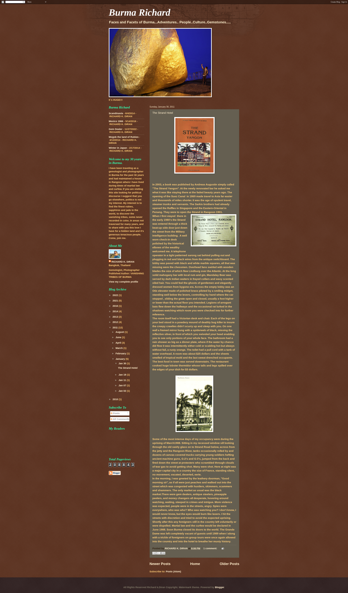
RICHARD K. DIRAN (122, 261)
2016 (116, 305)
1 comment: (210, 548)
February (121, 353)
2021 (116, 300)
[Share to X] (158, 553)
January (121, 358)
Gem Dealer (115, 129)
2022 (116, 295)
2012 (116, 322)
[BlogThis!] (156, 553)
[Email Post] (222, 548)
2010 (116, 399)
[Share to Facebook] (161, 553)
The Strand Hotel (162, 112)
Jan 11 (123, 380)
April (119, 342)
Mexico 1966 (116, 121)
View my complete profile (123, 281)
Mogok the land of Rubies (124, 137)
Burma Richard (139, 12)
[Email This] (153, 553)
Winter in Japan (118, 147)
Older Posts (229, 564)
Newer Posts (160, 564)
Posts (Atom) (173, 571)
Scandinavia (116, 113)
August (120, 332)
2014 (116, 311)
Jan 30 (123, 363)
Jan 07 (123, 385)
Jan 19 (123, 374)
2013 (116, 316)
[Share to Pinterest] (164, 553)
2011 (115, 327)
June (119, 337)
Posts (116, 413)
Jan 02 (123, 390)
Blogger (219, 587)
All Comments (120, 419)
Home (195, 564)
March (119, 348)
